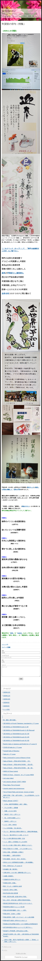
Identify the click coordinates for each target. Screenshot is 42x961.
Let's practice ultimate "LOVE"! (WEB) (14, 781)
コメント (4, 665)
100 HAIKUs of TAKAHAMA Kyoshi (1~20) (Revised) (18, 730)
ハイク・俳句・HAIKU (10, 824)
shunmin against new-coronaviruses (13, 788)
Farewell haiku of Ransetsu (11, 751)
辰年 (3, 273)
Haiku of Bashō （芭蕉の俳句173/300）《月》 (17, 761)
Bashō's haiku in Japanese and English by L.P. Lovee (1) (20, 744)
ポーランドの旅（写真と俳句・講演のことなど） (17, 845)
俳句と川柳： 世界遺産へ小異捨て (13, 852)
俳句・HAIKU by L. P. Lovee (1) (12, 866)
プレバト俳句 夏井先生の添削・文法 (14, 838)
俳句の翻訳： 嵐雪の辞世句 (11, 855)
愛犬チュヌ (30, 487)
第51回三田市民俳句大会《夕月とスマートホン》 (18, 903)
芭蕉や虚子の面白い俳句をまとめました (15, 920)
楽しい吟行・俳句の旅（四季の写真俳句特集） (17, 900)
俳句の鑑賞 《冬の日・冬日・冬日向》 (14, 859)
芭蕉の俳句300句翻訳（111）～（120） (15, 910)
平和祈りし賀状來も (15, 273)
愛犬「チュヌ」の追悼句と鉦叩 (12, 886)
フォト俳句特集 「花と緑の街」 (12, 828)
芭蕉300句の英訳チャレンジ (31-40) (13, 907)
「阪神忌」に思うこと (10, 821)
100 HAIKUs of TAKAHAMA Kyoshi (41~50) (16, 740)
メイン (5, 950)
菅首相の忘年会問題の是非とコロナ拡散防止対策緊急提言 (20, 924)
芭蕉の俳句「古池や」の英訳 (11, 913)
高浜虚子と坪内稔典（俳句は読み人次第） (15, 931)
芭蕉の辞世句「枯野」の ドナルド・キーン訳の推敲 (18, 917)
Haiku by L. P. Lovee (9, 754)
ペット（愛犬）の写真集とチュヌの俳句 (15, 842)
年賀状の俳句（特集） (10, 883)
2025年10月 (6, 699)
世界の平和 (17, 489)
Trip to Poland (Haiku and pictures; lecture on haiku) (18, 792)
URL (3, 660)
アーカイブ (6, 688)
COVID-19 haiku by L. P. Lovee (12, 747)
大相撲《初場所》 (8, 876)
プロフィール (7, 947)
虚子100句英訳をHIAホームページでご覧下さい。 (18, 927)
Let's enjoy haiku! (8, 778)
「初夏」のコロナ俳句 (10, 811)
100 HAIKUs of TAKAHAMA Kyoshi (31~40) (16, 737)
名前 (3, 650)
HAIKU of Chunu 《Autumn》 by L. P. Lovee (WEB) (18, 775)
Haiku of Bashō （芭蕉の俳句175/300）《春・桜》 (18, 768)
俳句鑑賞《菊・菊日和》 (10, 869)
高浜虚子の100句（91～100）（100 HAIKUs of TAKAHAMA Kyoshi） (21, 935)
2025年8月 (6, 706)
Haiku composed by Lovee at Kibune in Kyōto (16, 757)
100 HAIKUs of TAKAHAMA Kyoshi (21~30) (16, 734)
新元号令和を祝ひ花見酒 (10, 893)
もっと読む (6, 709)
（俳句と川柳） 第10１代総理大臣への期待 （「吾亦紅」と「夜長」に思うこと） (21, 940)
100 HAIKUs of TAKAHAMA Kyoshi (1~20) (15, 727)
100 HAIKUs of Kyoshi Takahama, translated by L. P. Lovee (21, 723)
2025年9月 (6, 702)
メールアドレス (5, 655)
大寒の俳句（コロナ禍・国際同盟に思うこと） (17, 872)
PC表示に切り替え (21, 953)
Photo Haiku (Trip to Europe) (11, 785)
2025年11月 (6, 696)
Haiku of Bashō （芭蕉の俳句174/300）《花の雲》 (18, 764)
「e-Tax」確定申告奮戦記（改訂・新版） (15, 804)
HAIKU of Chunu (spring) (10, 771)
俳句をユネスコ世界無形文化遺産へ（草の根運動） (18, 862)
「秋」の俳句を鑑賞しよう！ (11, 818)
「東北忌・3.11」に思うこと (11, 814)
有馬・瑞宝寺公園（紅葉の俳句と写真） (15, 896)
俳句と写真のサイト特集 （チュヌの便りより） (17, 848)
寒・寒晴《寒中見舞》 (10, 720)
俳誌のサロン (26, 506)
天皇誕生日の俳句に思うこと (11, 879)
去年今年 (5, 293)
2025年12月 (6, 692)
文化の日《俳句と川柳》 (10, 889)
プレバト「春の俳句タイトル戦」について (15, 835)
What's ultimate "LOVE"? (10, 801)
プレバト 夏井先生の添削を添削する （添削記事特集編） (20, 831)
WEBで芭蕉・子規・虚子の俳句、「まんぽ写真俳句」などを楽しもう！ (21, 796)
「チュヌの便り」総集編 (10, 807)
